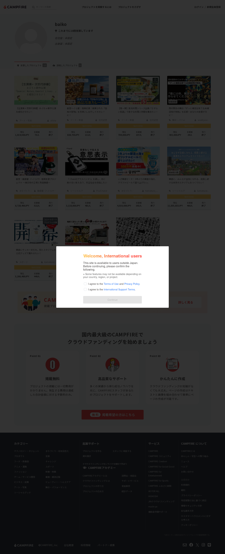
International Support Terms (119, 289)
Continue (113, 299)
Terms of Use (111, 283)
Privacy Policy (131, 283)
